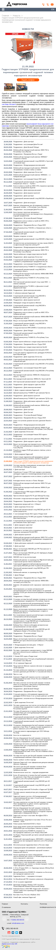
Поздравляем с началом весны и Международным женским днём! (33, 699)
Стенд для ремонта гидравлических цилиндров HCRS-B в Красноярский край (32, 353)
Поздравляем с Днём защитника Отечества (27, 357)
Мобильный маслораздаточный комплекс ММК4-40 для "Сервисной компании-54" (31, 406)
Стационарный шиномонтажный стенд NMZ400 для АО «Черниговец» (31, 722)
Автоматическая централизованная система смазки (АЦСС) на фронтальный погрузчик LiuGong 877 (33, 244)
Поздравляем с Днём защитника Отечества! (27, 172)
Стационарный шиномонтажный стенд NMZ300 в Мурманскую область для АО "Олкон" (29, 296)
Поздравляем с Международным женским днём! (29, 165)
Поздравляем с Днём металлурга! (24, 202)
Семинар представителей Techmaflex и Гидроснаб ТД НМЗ (33, 789)
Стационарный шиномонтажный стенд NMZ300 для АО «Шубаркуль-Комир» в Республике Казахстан (31, 630)
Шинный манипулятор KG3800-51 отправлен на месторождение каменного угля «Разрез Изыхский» (30, 831)
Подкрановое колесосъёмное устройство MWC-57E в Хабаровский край (31, 313)
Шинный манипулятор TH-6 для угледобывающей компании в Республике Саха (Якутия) (33, 659)
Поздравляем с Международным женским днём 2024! (31, 350)
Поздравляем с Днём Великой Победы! (26, 147)
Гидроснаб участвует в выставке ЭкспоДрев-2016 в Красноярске (30, 816)
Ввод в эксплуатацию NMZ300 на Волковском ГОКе (30, 321)
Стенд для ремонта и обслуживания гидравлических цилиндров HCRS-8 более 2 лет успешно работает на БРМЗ (33, 695)
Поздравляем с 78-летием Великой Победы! (27, 415)
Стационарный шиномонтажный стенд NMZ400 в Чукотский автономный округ (33, 162)
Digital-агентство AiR (9, 944)
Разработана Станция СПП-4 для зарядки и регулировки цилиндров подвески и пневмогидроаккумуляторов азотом (32, 473)
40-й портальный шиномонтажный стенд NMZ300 (29, 382)
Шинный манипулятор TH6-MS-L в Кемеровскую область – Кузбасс (32, 228)
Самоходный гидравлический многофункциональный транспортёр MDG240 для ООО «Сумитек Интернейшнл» (32, 565)
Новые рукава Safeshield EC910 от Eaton (27, 824)
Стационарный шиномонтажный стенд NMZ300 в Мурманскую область (29, 306)
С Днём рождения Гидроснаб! (23, 454)
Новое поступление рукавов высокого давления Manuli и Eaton (32, 421)
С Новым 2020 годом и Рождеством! (25, 656)
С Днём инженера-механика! (22, 528)
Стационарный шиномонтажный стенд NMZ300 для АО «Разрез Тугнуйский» (31, 786)
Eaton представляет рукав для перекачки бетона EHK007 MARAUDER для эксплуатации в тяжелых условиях (32, 827)
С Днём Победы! (18, 575)
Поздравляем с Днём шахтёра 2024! (25, 310)
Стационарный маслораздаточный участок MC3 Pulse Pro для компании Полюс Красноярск (32, 521)
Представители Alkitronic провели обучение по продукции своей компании (32, 666)
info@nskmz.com (18, 923)
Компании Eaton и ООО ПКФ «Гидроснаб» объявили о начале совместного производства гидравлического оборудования (31, 890)
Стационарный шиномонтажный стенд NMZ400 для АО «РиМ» (31, 782)
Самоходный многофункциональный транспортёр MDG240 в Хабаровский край (33, 360)
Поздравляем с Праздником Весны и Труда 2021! (29, 578)
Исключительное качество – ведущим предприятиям (30, 772)
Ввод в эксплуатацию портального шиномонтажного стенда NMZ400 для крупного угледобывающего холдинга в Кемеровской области (33, 611)
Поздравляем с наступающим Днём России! (28, 144)
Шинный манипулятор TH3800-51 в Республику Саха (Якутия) (31, 338)
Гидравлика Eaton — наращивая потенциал (27, 876)
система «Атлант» (9, 104)
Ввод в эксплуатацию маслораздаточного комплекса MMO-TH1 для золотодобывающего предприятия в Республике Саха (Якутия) (33, 445)
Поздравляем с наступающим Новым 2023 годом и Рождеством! (30, 435)
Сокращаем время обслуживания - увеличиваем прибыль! (32, 848)
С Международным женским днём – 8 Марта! (28, 645)
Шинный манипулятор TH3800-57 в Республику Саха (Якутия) (31, 278)
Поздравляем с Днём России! (23, 412)
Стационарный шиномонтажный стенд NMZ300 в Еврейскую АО (33, 199)
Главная (5, 904)
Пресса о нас (17, 674)
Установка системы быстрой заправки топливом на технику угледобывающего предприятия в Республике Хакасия (33, 600)
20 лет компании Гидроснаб (22, 663)
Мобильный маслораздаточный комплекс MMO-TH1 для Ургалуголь (32, 484)
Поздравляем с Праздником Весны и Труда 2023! (29, 418)
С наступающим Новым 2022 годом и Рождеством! (30, 514)
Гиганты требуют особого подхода (24, 760)
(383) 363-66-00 (12, 929)
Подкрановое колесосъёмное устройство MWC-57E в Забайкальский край (31, 221)
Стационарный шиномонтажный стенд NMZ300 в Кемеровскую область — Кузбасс (29, 182)
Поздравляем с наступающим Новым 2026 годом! (29, 179)
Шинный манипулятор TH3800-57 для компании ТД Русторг (33, 398)
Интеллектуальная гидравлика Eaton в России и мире (31, 845)
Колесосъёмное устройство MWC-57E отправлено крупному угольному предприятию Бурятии (33, 186)
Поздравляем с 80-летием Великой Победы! (27, 218)
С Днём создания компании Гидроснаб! (26, 390)
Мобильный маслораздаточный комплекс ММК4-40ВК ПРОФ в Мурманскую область (33, 317)
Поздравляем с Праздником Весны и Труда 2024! (29, 344)
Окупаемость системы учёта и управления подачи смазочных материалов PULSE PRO (30, 531)
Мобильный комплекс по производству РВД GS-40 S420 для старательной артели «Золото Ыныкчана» (33, 560)
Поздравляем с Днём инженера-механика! (27, 190)
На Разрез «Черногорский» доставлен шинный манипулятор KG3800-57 (33, 835)
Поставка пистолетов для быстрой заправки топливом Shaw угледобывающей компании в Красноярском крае (33, 756)
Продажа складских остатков (23, 236)
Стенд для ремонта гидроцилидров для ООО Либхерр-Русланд (31, 732)
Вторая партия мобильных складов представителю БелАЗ (32, 341)
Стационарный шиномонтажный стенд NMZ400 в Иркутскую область (33, 240)
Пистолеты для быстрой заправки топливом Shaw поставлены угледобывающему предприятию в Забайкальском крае (29, 768)
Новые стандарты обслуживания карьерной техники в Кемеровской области (31, 851)
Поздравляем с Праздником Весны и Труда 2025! (29, 225)
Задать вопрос (28, 80)
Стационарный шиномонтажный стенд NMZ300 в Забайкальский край (29, 233)
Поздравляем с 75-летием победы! (24, 633)
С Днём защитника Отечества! (23, 432)
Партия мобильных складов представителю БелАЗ (30, 254)
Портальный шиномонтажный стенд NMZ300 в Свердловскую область (28, 334)
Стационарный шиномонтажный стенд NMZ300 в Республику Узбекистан (33, 371)
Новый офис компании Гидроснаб (24, 897)
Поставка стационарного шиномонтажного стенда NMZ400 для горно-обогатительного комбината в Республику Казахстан (32, 652)
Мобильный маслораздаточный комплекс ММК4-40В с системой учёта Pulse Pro (31, 581)
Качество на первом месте (22, 735)
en (52, 9)
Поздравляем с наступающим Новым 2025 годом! (29, 264)
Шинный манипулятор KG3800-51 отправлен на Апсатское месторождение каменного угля (32, 873)
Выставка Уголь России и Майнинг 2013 (26, 895)
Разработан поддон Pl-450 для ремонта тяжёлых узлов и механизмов (32, 451)
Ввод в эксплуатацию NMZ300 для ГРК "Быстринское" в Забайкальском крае (32, 549)
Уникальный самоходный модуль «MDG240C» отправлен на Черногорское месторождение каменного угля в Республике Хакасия (33, 840)
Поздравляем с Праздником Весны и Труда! (27, 154)
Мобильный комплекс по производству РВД (27, 572)
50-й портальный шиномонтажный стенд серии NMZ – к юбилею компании (31, 283)
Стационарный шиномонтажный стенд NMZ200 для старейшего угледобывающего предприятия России (30, 260)
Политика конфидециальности (11, 936)
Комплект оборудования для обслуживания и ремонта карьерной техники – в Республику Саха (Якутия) (31, 206)
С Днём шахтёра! (19, 469)
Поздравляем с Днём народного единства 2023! (29, 384)
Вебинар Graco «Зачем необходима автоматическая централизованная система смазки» (30, 626)
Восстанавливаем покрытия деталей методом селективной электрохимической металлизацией (32, 616)
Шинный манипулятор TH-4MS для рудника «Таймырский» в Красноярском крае (33, 517)
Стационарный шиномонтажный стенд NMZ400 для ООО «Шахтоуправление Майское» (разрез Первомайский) (32, 718)
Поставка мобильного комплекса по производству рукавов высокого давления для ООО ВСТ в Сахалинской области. (33, 671)
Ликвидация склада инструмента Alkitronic (27, 303)
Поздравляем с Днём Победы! (23, 330)
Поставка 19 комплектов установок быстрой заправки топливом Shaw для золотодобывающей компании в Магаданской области (31, 712)
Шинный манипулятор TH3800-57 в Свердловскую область (33, 266)
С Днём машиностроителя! (22, 534)
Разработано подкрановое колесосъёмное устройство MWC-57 (33, 477)
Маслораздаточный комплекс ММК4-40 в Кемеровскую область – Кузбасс (31, 375)
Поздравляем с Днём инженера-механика (27, 290)
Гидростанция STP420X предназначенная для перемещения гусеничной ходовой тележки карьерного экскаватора (33, 462)
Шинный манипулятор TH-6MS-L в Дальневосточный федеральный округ (30, 287)
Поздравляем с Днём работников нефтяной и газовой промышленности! (31, 402)
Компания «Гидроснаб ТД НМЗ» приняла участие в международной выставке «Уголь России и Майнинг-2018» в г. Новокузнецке (33, 751)
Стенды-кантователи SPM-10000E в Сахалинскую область (32, 328)
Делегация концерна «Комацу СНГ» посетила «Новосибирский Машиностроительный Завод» (29, 885)
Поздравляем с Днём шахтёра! (23, 141)
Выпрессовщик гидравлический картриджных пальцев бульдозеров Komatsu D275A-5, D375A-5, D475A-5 (31, 458)
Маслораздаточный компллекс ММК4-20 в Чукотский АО (32, 379)
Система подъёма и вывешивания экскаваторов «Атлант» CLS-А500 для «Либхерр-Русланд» (32, 466)
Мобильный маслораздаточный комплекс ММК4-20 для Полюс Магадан (31, 488)
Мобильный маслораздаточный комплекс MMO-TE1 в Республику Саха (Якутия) (31, 251)
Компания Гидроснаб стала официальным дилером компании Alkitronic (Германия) (33, 763)
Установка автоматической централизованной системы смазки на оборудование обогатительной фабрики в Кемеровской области (31, 605)
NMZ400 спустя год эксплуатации (24, 557)
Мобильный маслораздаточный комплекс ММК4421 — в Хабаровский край (31, 175)
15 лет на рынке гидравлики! (22, 882)
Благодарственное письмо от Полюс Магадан (28, 480)
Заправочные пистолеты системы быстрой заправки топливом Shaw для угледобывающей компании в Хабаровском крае (30, 745)
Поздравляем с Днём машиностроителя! (26, 193)
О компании (6, 907)
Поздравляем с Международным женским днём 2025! (31, 247)
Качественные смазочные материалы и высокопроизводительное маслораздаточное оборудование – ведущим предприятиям (33, 214)
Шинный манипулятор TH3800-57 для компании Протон (31, 393)
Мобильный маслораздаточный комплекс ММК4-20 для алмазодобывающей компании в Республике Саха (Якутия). (33, 428)
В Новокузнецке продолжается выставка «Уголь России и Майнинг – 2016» (32, 820)
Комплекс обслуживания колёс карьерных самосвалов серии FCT (33, 585)
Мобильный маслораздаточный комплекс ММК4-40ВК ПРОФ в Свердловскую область (33, 274)
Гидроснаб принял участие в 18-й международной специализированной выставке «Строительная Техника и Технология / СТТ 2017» (32, 798)
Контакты (24, 904)
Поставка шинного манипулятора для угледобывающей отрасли (31, 793)
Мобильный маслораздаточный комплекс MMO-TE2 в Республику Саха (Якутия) (31, 151)
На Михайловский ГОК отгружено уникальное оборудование (33, 879)
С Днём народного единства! (23, 525)
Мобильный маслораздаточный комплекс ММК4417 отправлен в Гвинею (30, 157)
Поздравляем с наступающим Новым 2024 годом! (29, 368)
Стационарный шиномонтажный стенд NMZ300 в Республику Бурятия (33, 364)
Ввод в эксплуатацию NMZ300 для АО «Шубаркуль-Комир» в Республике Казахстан (33, 553)
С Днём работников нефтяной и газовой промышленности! (32, 543)
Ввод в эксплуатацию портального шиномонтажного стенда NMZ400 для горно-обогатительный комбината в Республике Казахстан (33, 640)
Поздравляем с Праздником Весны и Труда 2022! (29, 501)
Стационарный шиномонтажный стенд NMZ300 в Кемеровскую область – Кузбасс (29, 324)
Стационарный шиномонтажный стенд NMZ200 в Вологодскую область (29, 270)
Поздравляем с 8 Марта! (21, 596)
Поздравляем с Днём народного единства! (27, 441)
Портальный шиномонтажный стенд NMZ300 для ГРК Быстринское (31, 569)
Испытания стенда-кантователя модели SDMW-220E (30, 498)
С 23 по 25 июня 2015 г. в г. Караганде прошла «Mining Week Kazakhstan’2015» (33, 869)
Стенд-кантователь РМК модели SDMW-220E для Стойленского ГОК (29, 492)
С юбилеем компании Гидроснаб (24, 293)
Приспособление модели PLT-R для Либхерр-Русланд (31, 496)
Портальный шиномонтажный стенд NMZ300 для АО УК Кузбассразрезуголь (31, 510)
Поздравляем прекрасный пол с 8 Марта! (27, 504)
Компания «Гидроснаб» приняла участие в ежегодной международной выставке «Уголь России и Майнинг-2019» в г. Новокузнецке (33, 678)
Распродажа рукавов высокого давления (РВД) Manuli (31, 439)
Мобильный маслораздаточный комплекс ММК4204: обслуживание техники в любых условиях (30, 169)
